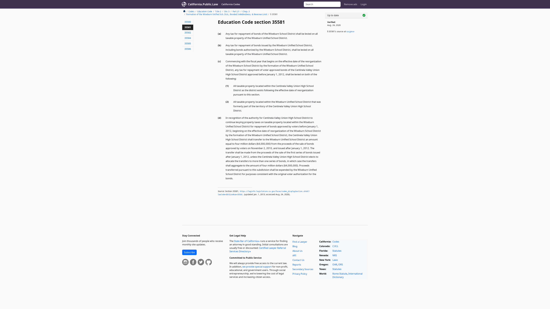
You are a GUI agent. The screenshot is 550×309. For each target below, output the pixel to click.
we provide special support (257, 266)
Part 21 (236, 11)
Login (364, 4)
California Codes (230, 4)
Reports (296, 264)
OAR (334, 264)
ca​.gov (349, 31)
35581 (187, 27)
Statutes (336, 250)
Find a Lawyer (299, 241)
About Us (297, 250)
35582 (187, 32)
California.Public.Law (203, 4)
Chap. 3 (246, 11)
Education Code (204, 11)
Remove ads (350, 4)
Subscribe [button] (189, 252)
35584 (187, 38)
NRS (334, 255)
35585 (187, 43)
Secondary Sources (302, 269)
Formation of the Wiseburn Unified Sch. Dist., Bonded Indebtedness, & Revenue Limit (226, 14)
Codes (191, 11)
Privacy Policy (299, 273)
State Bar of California (246, 241)
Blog (294, 246)
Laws (335, 260)
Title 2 (218, 11)
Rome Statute (339, 273)
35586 (187, 48)
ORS (340, 264)
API (294, 255)
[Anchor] (289, 38)
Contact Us (298, 260)
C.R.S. (335, 246)
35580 (187, 21)
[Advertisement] (346, 82)
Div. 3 (227, 11)
